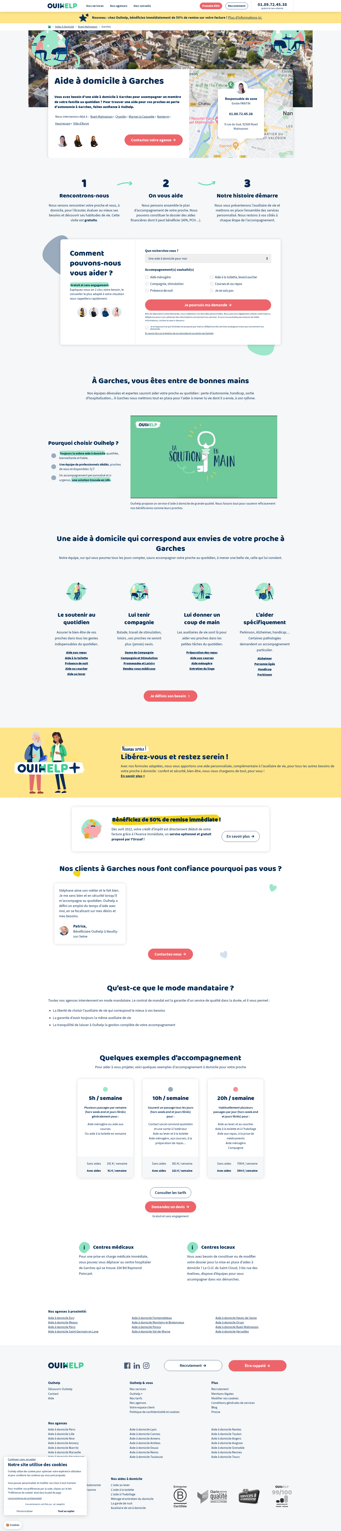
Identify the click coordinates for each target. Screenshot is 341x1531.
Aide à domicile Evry (61, 1318)
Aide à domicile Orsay (229, 1322)
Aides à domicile (64, 26)
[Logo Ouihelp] (62, 5)
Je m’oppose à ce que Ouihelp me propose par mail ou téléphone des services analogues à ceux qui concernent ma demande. (207, 327)
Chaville (120, 117)
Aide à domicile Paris (61, 1327)
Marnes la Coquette (141, 117)
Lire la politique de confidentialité (25, 1498)
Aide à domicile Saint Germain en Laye (73, 1332)
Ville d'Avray (81, 124)
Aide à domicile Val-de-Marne (151, 1332)
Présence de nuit (161, 290)
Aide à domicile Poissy (146, 1327)
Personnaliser (25, 1511)
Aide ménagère (160, 277)
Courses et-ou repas (228, 284)
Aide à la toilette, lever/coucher (236, 277)
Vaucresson (62, 124)
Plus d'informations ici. (245, 17)
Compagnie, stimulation (167, 284)
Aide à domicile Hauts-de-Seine (236, 1318)
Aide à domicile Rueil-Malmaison (237, 1327)
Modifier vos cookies (225, 1398)
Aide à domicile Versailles (232, 1332)
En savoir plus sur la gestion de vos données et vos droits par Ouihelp (179, 333)
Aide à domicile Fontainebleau (152, 1318)
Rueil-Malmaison (87, 26)
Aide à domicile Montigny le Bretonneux (158, 1322)
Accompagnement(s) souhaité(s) (169, 269)
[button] (13, 1525)
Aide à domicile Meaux (63, 1322)
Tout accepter (66, 1511)
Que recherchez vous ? (161, 250)
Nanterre (163, 117)
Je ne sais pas (224, 290)
